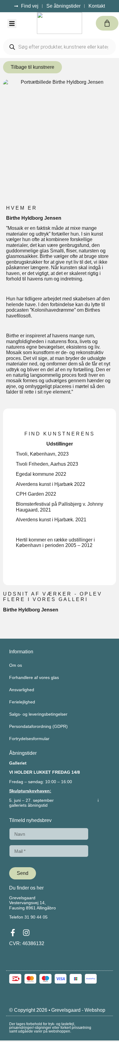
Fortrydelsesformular (29, 738)
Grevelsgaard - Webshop (78, 1010)
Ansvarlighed (21, 689)
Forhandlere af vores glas (34, 677)
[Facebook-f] (12, 932)
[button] (11, 23)
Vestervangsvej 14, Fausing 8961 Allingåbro (32, 905)
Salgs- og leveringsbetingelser (38, 714)
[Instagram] (26, 932)
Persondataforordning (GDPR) (38, 726)
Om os (15, 665)
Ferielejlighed (22, 701)
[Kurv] (107, 23)
